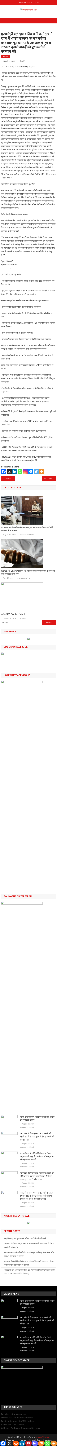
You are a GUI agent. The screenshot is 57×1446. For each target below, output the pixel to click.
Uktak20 (23, 61)
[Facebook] (3, 471)
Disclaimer (47, 1440)
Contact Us (21, 1440)
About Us (10, 1440)
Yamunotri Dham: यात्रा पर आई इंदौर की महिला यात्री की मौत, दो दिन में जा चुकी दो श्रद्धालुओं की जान (28, 572)
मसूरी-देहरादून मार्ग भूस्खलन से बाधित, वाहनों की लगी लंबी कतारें (37, 1118)
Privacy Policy (34, 1440)
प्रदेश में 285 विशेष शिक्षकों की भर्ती (13, 614)
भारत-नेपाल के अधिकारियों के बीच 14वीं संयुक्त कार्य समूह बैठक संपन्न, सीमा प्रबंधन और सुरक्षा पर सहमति (37, 1156)
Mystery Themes (42, 1437)
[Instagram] (25, 471)
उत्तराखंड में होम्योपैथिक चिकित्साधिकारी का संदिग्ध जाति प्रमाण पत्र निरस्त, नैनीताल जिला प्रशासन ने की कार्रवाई (37, 1176)
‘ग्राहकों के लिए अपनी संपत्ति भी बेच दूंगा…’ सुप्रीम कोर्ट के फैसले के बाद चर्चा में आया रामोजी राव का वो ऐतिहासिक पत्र (36, 1195)
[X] (9, 471)
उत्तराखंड (5, 56)
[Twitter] (36, 471)
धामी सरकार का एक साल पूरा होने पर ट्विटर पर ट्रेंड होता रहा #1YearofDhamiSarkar (50, 479)
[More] (41, 471)
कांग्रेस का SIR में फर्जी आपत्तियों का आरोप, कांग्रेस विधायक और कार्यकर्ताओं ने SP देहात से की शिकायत (27, 529)
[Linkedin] (14, 471)
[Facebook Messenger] (30, 471)
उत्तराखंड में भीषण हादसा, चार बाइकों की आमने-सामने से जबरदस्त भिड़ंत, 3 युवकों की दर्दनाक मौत (37, 1136)
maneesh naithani (27, 535)
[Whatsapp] (20, 471)
